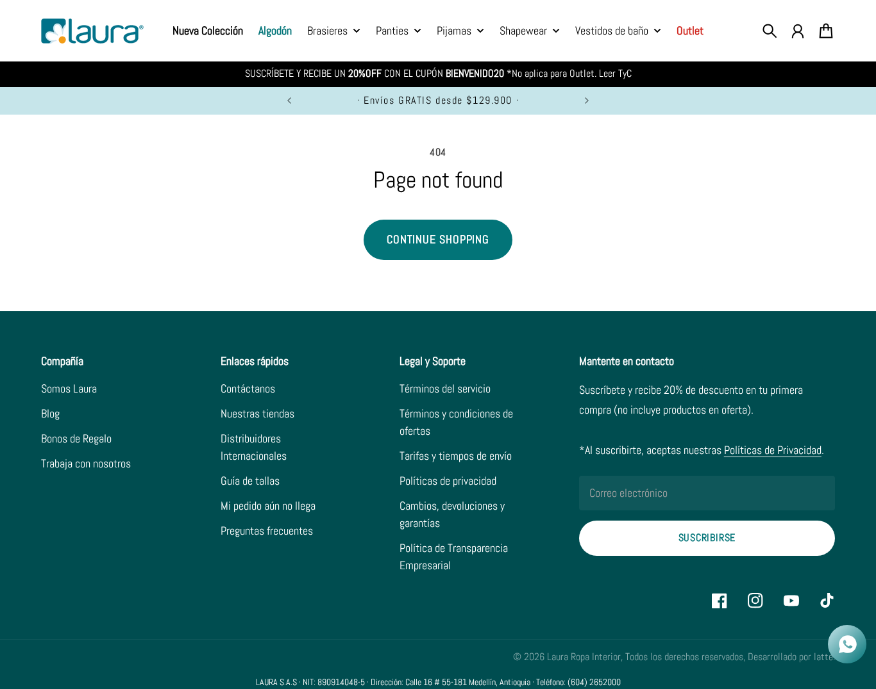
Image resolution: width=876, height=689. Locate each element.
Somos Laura (69, 388)
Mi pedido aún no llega (268, 505)
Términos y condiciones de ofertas (456, 422)
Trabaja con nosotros (86, 463)
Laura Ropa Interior (584, 657)
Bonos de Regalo (76, 438)
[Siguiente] (586, 101)
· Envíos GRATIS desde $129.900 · (438, 100)
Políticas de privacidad (448, 480)
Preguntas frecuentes (267, 530)
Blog (50, 413)
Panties (392, 31)
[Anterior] (289, 101)
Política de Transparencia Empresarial (454, 556)
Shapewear (523, 31)
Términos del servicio (445, 388)
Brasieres (327, 31)
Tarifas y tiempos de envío (456, 455)
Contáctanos (248, 388)
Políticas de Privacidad (772, 449)
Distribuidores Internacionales (254, 447)
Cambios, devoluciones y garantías (452, 514)
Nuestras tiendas (257, 413)
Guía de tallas (250, 480)
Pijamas (454, 31)
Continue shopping (438, 239)
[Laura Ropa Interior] (92, 31)
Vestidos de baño (611, 31)
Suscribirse (707, 537)
